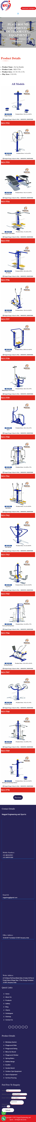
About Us (8, 997)
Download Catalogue (28, 8)
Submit (8, 1110)
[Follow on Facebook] (9, 1027)
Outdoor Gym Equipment (13, 1071)
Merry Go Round (10, 1052)
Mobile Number (7, 1094)
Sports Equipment (11, 1074)
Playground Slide (11, 1045)
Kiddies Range (10, 1061)
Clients (7, 1010)
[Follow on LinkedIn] (23, 1027)
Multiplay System (11, 1042)
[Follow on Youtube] (16, 1027)
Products (13, 39)
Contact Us (9, 1020)
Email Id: (6, 895)
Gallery (7, 1003)
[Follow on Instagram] (26, 1027)
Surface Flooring (10, 1078)
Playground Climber (11, 1055)
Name (4, 1090)
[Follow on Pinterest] (19, 1027)
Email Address (6, 1098)
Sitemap (8, 1016)
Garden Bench (10, 1068)
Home (7, 994)
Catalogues (9, 1013)
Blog (6, 1007)
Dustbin (8, 1065)
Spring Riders (9, 1058)
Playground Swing (11, 1048)
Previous (18, 797)
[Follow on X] (13, 1027)
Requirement (6, 1104)
